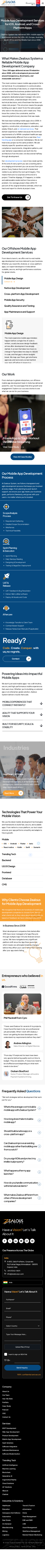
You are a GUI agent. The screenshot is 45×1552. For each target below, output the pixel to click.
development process (13, 161)
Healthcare (6, 1505)
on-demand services (25, 129)
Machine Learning (8, 1469)
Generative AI (7, 1476)
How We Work (7, 1399)
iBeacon (5, 1491)
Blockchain (6, 1472)
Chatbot (5, 1494)
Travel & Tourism (28, 1505)
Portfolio (5, 1402)
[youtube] (21, 1241)
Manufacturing (7, 1527)
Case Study (6, 1406)
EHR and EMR (27, 1520)
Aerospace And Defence (11, 1513)
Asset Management (29, 1527)
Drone (24, 1513)
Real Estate (6, 1520)
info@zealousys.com (15, 1274)
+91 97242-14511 (13, 1271)
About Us (5, 1391)
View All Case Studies (22, 457)
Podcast (5, 1410)
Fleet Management (29, 1516)
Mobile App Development (11, 1439)
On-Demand (6, 1524)
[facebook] (4, 1241)
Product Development (10, 1436)
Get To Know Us (14, 197)
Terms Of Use (26, 1547)
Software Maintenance (10, 1450)
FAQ (33, 1547)
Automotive (6, 1516)
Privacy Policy (15, 1547)
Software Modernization (11, 1454)
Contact (15, 659)
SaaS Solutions (7, 1443)
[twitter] (10, 1241)
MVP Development (9, 1428)
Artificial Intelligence (10, 1465)
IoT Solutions (7, 1487)
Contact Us (8, 282)
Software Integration (9, 1446)
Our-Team (5, 1395)
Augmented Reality (9, 1480)
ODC (4, 1413)
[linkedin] (15, 1241)
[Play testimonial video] (22, 1003)
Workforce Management (31, 1531)
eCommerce (26, 1509)
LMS (24, 1524)
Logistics (5, 1535)
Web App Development (10, 1432)
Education (6, 1509)
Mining (4, 1531)
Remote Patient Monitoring (32, 1535)
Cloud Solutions (8, 1483)
